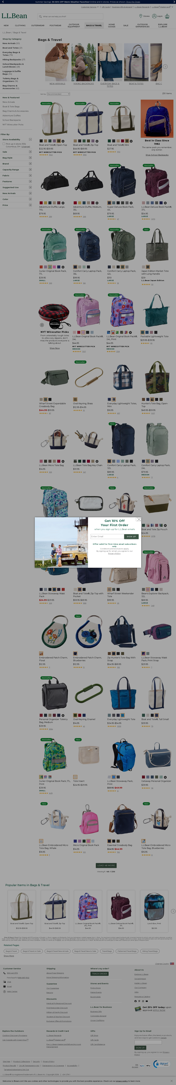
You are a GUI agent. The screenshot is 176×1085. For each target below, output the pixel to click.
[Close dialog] (138, 519)
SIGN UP (131, 536)
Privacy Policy (114, 553)
